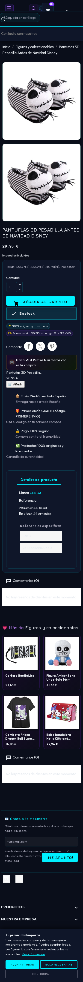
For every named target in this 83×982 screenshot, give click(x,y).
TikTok (19, 879)
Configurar (41, 973)
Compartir (28, 346)
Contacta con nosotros (19, 33)
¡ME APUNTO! (60, 857)
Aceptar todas (22, 964)
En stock (26, 513)
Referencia (27, 500)
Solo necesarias (58, 964)
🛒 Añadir (15, 384)
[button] (9, 8)
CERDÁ (35, 493)
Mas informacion (33, 954)
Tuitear (40, 346)
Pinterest (52, 346)
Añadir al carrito (40, 303)
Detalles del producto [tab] (39, 479)
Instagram (6, 879)
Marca (24, 492)
